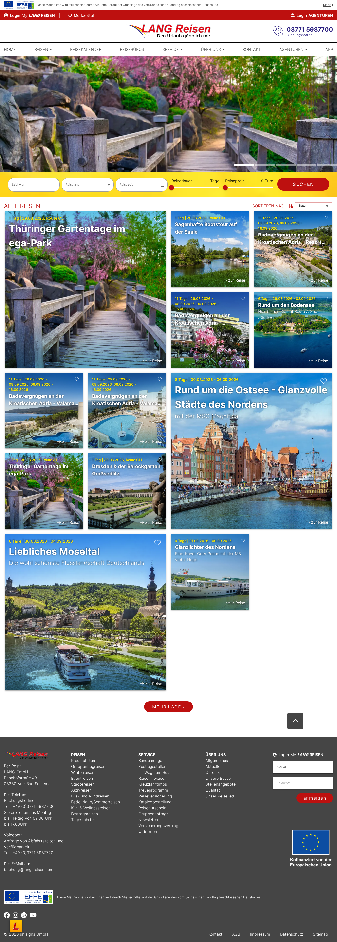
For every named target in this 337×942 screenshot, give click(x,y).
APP (329, 49)
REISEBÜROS (132, 49)
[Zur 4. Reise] (306, 165)
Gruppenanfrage (153, 813)
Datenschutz (291, 934)
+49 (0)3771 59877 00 (34, 806)
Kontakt (215, 934)
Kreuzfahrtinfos (152, 784)
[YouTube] (33, 915)
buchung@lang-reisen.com (28, 869)
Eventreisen (82, 778)
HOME (10, 49)
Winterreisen (82, 772)
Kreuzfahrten (83, 760)
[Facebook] (7, 915)
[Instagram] (15, 915)
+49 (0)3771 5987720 (33, 852)
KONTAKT (252, 49)
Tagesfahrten (83, 819)
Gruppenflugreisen (88, 766)
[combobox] (87, 185)
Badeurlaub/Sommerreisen (95, 802)
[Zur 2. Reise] (265, 165)
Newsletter (148, 819)
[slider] (171, 187)
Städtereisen (82, 784)
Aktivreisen (81, 790)
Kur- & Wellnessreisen (91, 808)
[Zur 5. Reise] (327, 165)
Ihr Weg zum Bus (153, 772)
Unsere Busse (218, 778)
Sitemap (320, 934)
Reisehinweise (151, 778)
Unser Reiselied (220, 796)
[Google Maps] (24, 915)
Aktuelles (214, 766)
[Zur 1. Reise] (244, 165)
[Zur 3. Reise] (286, 165)
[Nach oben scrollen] (295, 721)
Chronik (213, 772)
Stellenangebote (221, 784)
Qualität (213, 790)
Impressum (260, 934)
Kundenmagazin (153, 760)
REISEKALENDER (85, 49)
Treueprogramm (153, 790)
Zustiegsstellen (152, 766)
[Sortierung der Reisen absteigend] (291, 206)
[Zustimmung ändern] (16, 926)
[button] (168, 126)
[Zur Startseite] (168, 31)
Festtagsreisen (84, 813)
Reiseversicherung (155, 796)
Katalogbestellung (155, 802)
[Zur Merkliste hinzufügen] (157, 219)
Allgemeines (217, 760)
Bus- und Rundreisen (90, 796)
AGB (236, 934)
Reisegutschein (152, 808)
